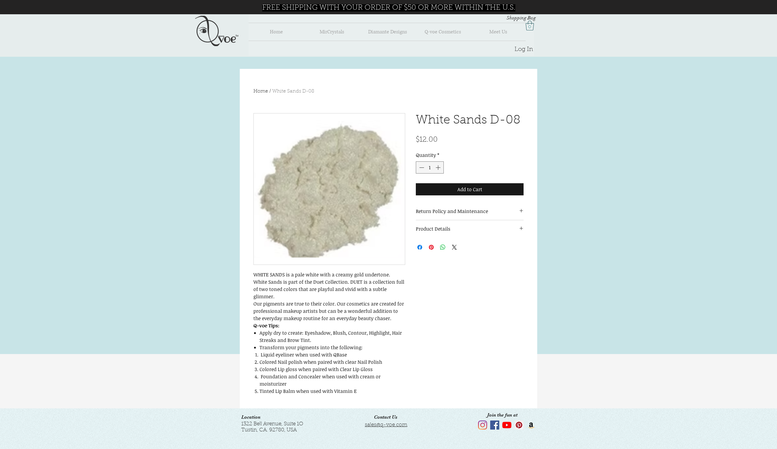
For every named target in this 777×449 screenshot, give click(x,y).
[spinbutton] (429, 167)
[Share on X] (454, 247)
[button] (530, 25)
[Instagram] (482, 425)
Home (260, 91)
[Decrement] (421, 167)
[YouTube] (506, 425)
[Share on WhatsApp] (442, 247)
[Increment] (438, 167)
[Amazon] (531, 425)
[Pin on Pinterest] (431, 247)
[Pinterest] (519, 425)
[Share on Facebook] (419, 247)
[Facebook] (494, 425)
